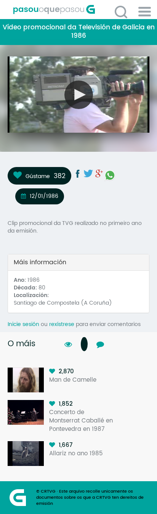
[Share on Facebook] (77, 173)
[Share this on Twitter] (88, 173)
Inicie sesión (23, 324)
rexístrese (61, 324)
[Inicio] (81, 9)
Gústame (38, 176)
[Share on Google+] (99, 173)
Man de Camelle (72, 380)
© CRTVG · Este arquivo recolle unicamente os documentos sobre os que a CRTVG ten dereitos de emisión (90, 497)
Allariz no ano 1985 (76, 453)
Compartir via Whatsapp (110, 175)
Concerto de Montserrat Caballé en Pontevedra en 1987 (81, 421)
